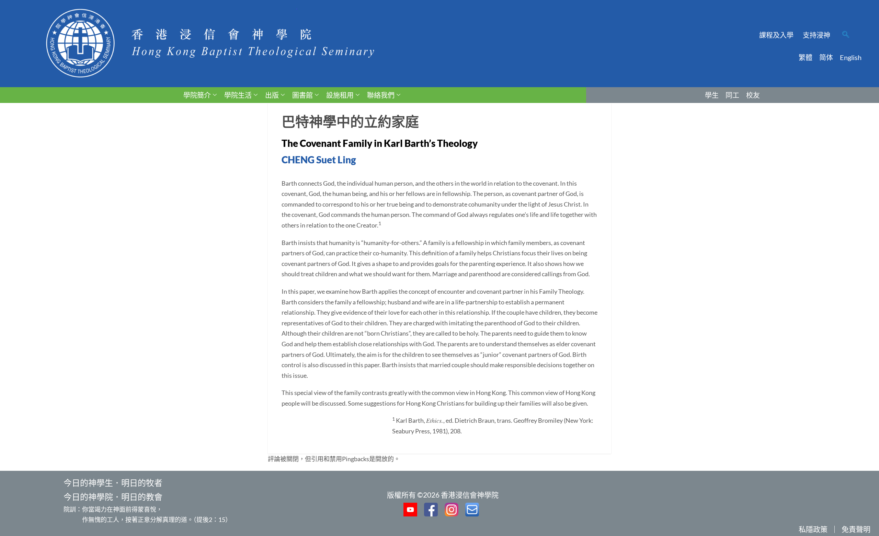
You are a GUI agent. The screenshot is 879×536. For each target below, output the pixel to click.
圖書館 (302, 95)
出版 (272, 95)
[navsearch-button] (846, 35)
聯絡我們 (381, 95)
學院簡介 (197, 95)
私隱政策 (813, 529)
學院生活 (238, 95)
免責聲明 (856, 529)
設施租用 (340, 95)
